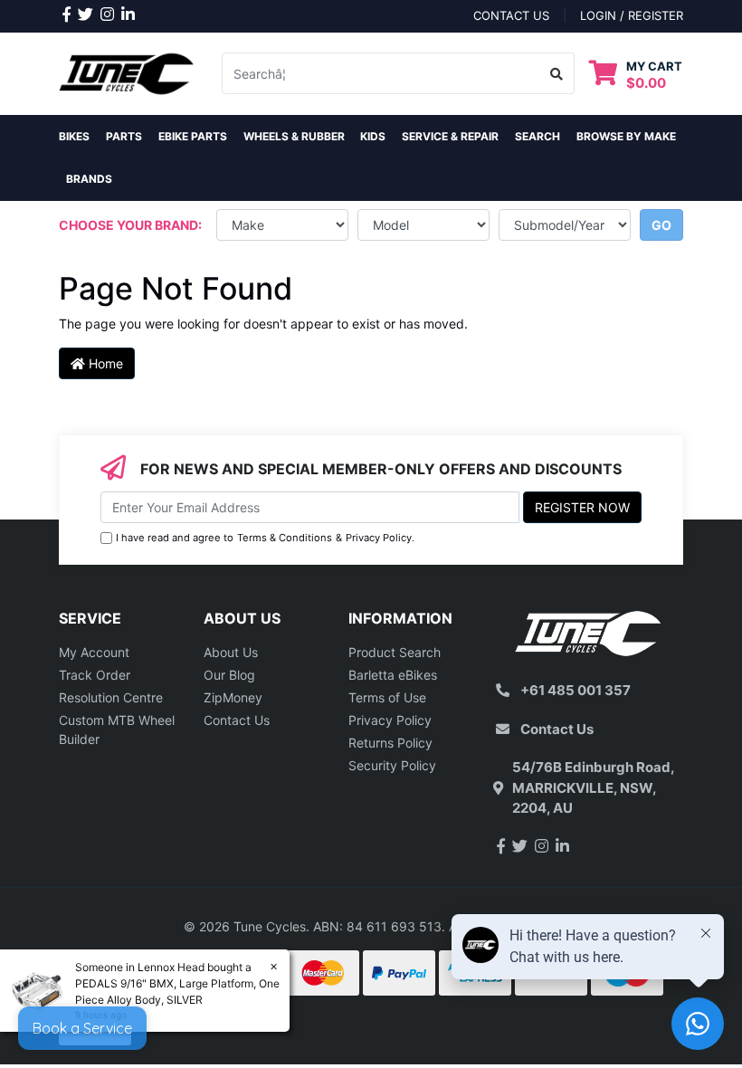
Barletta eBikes (392, 674)
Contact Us (237, 720)
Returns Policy (390, 742)
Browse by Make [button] (626, 136)
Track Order (94, 674)
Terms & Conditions (284, 537)
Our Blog (229, 674)
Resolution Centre (111, 697)
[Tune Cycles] (127, 72)
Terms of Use (387, 697)
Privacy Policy (379, 537)
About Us (231, 652)
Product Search (394, 652)
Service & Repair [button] (450, 136)
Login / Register (631, 15)
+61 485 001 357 (575, 690)
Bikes (74, 136)
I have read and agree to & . (265, 537)
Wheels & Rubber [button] (294, 136)
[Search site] (557, 73)
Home (104, 363)
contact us (511, 15)
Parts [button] (124, 136)
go (661, 225)
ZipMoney (233, 697)
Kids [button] (372, 136)
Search (537, 136)
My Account (94, 652)
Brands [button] (89, 179)
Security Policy (392, 765)
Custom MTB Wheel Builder (117, 729)
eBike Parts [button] (192, 136)
